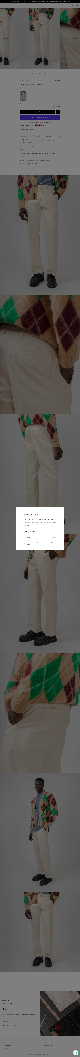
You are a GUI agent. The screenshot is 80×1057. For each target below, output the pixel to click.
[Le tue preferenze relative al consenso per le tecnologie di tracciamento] (76, 1053)
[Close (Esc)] (62, 510)
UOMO (26, 532)
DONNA (33, 532)
